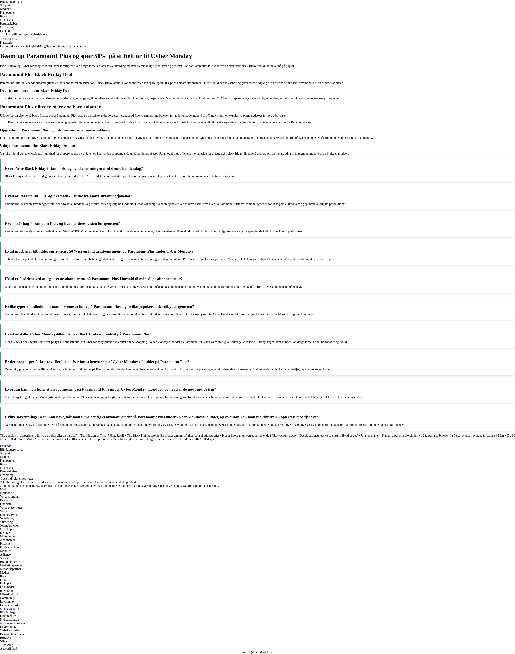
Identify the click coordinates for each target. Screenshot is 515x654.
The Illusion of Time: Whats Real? (102, 435)
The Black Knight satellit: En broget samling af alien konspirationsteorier (173, 435)
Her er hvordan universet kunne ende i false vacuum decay (259, 435)
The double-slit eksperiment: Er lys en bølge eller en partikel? (39, 435)
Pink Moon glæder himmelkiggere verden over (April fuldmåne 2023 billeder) (162, 439)
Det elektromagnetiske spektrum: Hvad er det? (328, 435)
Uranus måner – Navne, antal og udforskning (389, 435)
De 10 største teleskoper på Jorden (88, 439)
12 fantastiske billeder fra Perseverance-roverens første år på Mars (462, 435)
